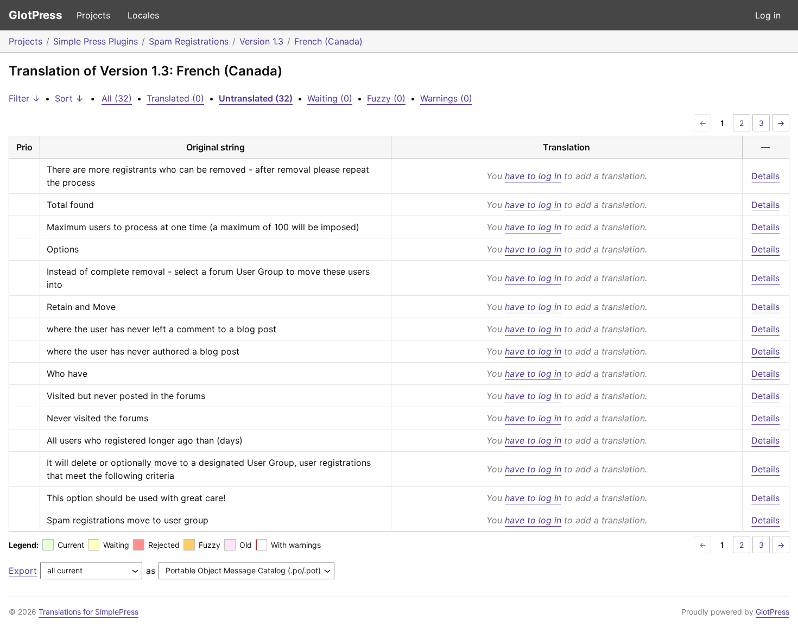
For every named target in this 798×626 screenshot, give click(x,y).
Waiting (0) (329, 98)
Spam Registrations (189, 41)
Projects (93, 15)
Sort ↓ (69, 98)
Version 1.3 (261, 41)
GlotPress (35, 15)
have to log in (533, 175)
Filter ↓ (24, 98)
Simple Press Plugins (95, 41)
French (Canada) (328, 41)
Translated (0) (175, 98)
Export (23, 570)
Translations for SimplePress (88, 611)
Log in (768, 15)
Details (765, 175)
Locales (143, 15)
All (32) (117, 98)
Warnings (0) (446, 98)
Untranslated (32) (256, 98)
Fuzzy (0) (386, 98)
